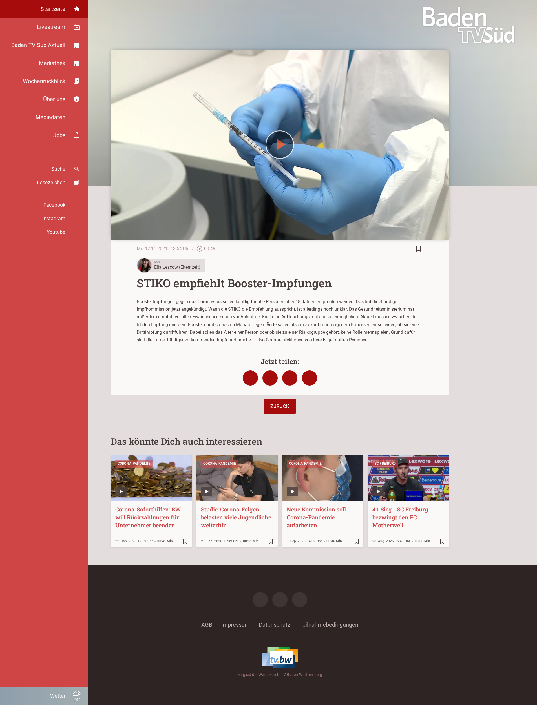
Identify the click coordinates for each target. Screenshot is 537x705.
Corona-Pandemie (134, 464)
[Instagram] (280, 599)
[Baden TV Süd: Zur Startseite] (468, 25)
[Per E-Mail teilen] (309, 378)
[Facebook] (260, 599)
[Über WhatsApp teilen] (289, 378)
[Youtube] (299, 599)
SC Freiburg (385, 464)
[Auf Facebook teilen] (250, 378)
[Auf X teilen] (270, 378)
